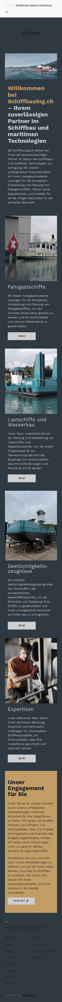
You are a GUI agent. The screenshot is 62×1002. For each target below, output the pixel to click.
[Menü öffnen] (7, 12)
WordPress (28, 995)
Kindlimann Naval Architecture (34, 5)
